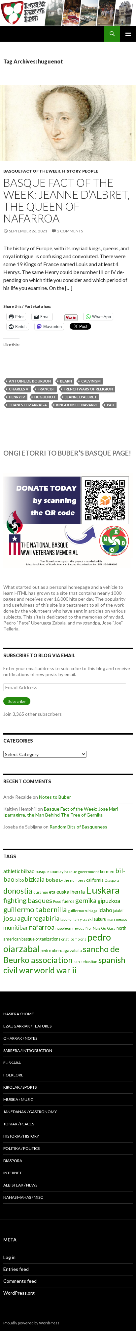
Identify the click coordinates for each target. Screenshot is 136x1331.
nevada (78, 928)
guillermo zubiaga (82, 910)
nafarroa (41, 927)
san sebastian (85, 961)
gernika (85, 900)
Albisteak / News (20, 1185)
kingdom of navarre (77, 405)
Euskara (103, 890)
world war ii (55, 970)
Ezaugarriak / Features (27, 1026)
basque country (49, 871)
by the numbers (72, 880)
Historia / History (21, 1136)
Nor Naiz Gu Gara (100, 928)
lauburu (99, 919)
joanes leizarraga (28, 405)
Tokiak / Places (18, 1123)
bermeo (107, 871)
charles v (18, 389)
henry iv (17, 397)
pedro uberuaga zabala (61, 950)
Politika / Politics (21, 1148)
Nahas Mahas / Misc (23, 1197)
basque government (81, 871)
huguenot (45, 397)
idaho (105, 910)
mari (111, 919)
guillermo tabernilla (35, 909)
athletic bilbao (19, 871)
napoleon (63, 928)
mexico (121, 919)
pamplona (78, 939)
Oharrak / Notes (20, 1038)
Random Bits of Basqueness (78, 826)
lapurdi (66, 919)
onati (65, 939)
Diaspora (112, 880)
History (71, 171)
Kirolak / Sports (20, 1087)
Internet (12, 1172)
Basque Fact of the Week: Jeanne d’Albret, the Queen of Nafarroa (66, 200)
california (95, 880)
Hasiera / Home (18, 1013)
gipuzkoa (108, 900)
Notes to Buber (55, 797)
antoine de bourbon (30, 381)
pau (110, 405)
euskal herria (70, 892)
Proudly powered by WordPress (31, 1322)
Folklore (13, 1074)
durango (40, 892)
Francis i (46, 389)
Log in (9, 1257)
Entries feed (16, 1269)
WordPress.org (19, 1293)
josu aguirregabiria (31, 918)
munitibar (15, 927)
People (90, 171)
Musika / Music (18, 1099)
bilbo (20, 880)
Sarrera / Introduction (27, 1050)
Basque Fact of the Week (31, 171)
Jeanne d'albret (81, 397)
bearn (66, 381)
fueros (68, 901)
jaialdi (118, 910)
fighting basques (27, 900)
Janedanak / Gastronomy (30, 1111)
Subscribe (16, 701)
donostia (17, 890)
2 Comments (70, 230)
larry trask (82, 919)
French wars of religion (88, 389)
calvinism (91, 381)
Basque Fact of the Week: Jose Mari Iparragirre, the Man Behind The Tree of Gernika (60, 812)
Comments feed (20, 1281)
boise (52, 879)
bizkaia (35, 879)
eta (52, 892)
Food (57, 901)
